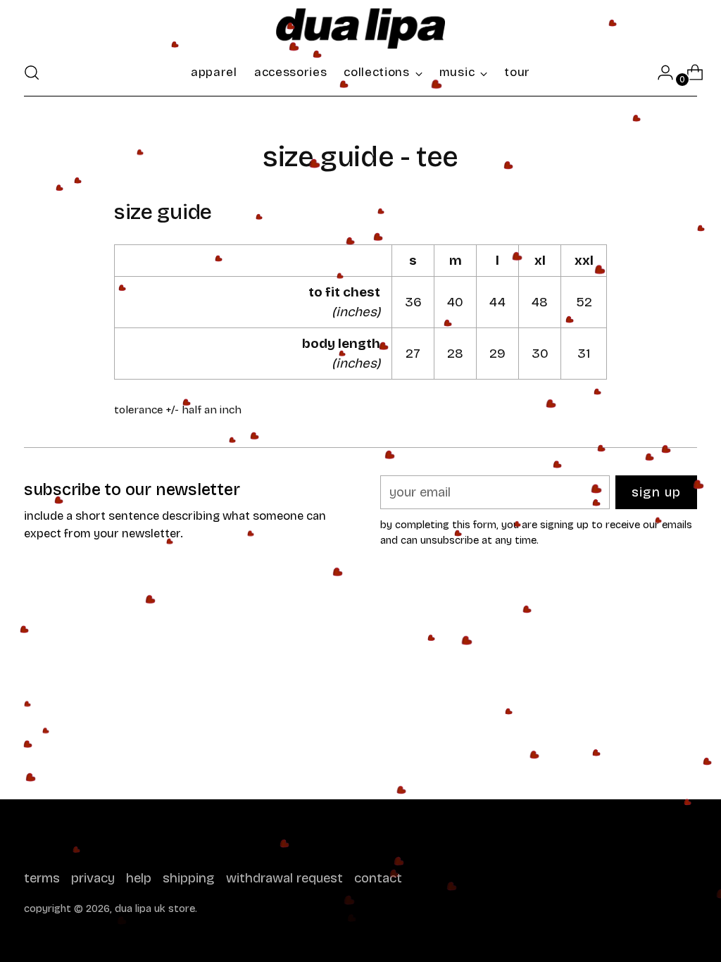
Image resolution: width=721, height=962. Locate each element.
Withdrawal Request (284, 878)
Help (138, 878)
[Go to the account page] (660, 72)
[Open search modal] (32, 72)
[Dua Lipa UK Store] (360, 28)
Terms (42, 878)
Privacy (93, 878)
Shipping (189, 878)
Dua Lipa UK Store (155, 908)
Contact (378, 878)
